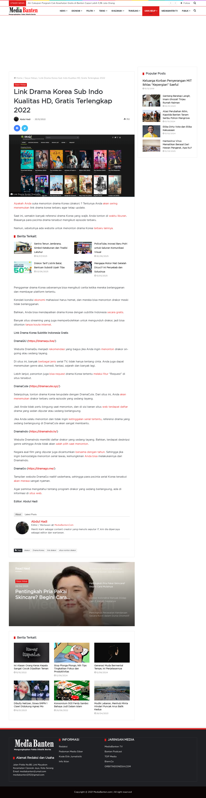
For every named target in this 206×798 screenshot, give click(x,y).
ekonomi (39, 300)
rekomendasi (57, 349)
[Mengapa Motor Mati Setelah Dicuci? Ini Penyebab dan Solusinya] (83, 267)
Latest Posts (31, 514)
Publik (185, 11)
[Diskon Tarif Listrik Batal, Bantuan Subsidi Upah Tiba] (23, 267)
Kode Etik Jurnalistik (70, 757)
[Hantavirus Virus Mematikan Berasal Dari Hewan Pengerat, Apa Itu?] (151, 146)
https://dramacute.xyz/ (44, 386)
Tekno (102, 11)
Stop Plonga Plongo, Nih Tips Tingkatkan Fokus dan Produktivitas (70, 669)
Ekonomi (76, 11)
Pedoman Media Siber (71, 752)
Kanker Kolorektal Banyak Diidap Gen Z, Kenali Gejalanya (45, 595)
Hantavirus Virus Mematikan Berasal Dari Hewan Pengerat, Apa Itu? (177, 144)
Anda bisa (91, 456)
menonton (107, 349)
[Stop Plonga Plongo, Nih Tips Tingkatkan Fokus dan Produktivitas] (71, 653)
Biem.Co (109, 762)
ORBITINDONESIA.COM (118, 767)
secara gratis (115, 312)
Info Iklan (64, 762)
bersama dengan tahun (90, 452)
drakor (27, 550)
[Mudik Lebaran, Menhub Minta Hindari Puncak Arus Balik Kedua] (112, 690)
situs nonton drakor (67, 550)
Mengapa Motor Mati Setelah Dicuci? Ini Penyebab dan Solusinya (110, 267)
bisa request (57, 374)
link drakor (51, 550)
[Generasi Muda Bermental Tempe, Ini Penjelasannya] (112, 653)
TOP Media (111, 757)
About (18, 514)
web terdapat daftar (115, 407)
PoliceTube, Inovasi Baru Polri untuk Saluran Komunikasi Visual (110, 248)
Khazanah (117, 11)
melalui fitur (101, 374)
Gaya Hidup (150, 11)
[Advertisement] (103, 42)
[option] (72, 594)
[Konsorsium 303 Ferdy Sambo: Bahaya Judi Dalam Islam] (71, 690)
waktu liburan (117, 216)
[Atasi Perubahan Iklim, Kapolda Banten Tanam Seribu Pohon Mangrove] (151, 116)
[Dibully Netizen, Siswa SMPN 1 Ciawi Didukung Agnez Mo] (31, 690)
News (62, 11)
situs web (35, 493)
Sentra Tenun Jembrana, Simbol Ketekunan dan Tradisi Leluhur (50, 248)
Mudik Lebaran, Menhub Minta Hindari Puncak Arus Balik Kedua (111, 707)
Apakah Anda (22, 203)
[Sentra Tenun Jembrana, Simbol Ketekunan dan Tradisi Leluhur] (23, 248)
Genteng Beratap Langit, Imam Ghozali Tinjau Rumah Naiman (176, 99)
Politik (89, 11)
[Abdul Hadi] (22, 533)
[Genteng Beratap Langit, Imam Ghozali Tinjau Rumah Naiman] (151, 100)
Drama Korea (38, 550)
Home (19, 78)
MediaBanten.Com (64, 525)
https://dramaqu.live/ (41, 341)
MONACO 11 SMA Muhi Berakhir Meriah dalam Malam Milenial (59, 3)
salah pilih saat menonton (72, 444)
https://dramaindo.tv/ (43, 431)
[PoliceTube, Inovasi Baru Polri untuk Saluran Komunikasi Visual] (83, 248)
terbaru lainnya (103, 228)
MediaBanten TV (170, 11)
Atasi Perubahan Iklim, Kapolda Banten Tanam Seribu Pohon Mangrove (176, 115)
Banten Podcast (113, 752)
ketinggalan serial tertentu (85, 419)
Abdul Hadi (25, 119)
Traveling (133, 11)
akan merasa (22, 481)
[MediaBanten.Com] (23, 11)
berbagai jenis (47, 361)
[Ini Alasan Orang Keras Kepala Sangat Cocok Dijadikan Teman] (31, 653)
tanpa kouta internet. (38, 325)
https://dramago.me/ (41, 469)
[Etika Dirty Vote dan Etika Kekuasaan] (151, 131)
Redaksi (63, 747)
